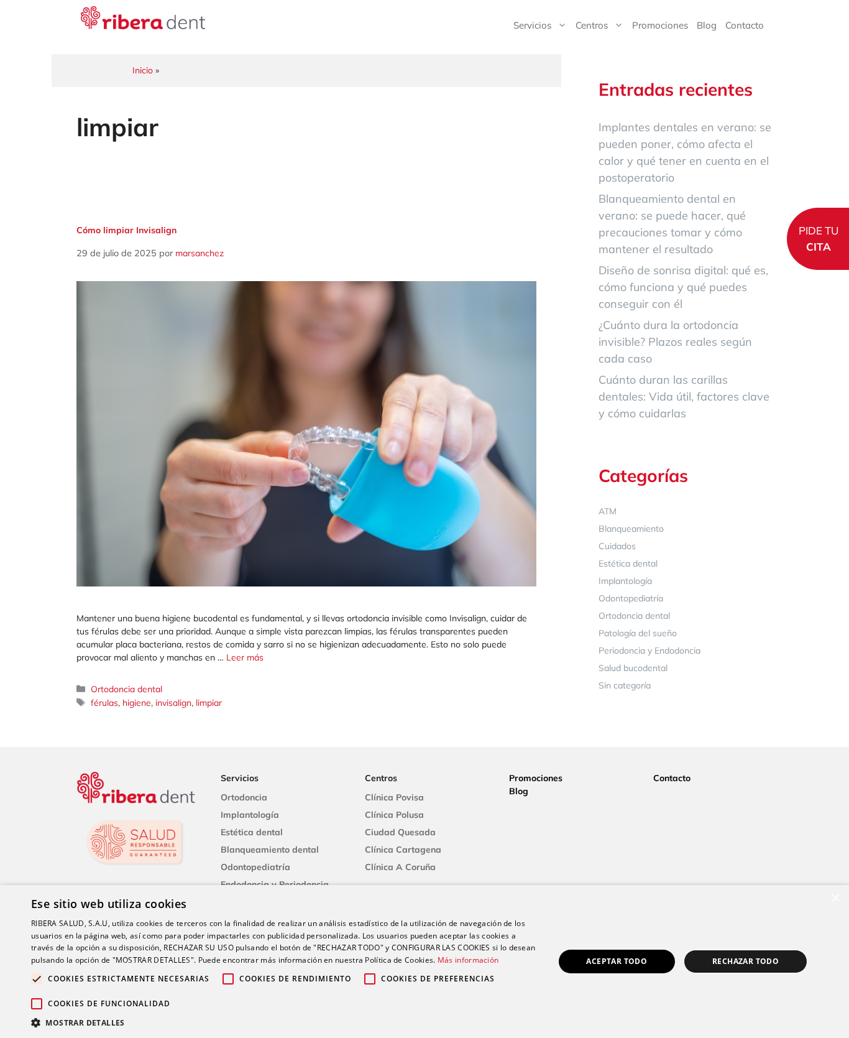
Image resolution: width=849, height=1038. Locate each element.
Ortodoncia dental (126, 689)
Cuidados (617, 546)
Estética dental (628, 563)
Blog (707, 25)
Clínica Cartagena (403, 849)
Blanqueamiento (631, 528)
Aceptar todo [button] (616, 961)
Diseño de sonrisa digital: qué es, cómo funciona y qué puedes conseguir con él (683, 287)
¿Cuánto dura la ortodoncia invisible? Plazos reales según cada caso (675, 342)
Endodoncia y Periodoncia (275, 884)
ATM (608, 511)
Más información (468, 960)
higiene (136, 702)
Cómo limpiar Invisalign (126, 230)
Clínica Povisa (394, 797)
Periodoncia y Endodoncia (649, 650)
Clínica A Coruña (400, 867)
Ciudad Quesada (400, 832)
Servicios (532, 25)
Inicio (142, 70)
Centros (592, 25)
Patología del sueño (638, 633)
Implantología (625, 580)
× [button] (835, 898)
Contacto (744, 25)
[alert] (424, 961)
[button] (284, 1022)
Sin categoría (625, 685)
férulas (104, 702)
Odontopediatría (631, 598)
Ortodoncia (244, 797)
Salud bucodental (633, 668)
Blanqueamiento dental (270, 849)
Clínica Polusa (394, 814)
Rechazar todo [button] (745, 961)
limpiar (209, 702)
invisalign (173, 702)
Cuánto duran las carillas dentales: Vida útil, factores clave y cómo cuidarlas (684, 396)
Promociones (660, 25)
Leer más (245, 657)
